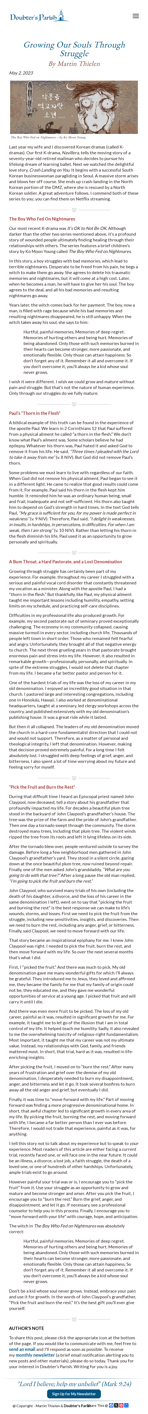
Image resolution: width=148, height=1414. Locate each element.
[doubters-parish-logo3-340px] (39, 16)
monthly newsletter (35, 1355)
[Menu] (135, 16)
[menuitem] (135, 16)
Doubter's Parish (77, 1406)
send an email (22, 1349)
